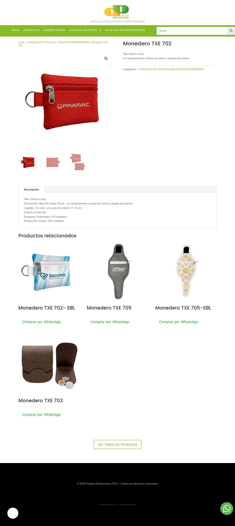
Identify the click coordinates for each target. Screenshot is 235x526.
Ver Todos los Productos (117, 444)
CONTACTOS (31, 30)
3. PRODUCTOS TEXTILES (41, 42)
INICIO (15, 30)
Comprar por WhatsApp (41, 322)
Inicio (21, 42)
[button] (106, 58)
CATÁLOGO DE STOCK (83, 30)
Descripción (31, 189)
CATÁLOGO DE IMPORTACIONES (125, 30)
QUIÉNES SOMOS (54, 30)
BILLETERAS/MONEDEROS (74, 42)
